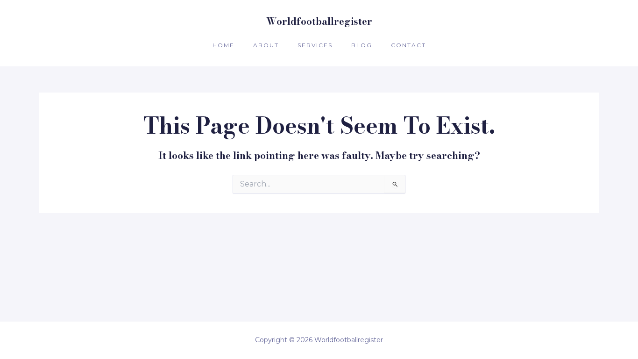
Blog (361, 45)
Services (315, 45)
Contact (408, 45)
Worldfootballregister (319, 21)
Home (223, 45)
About (266, 45)
